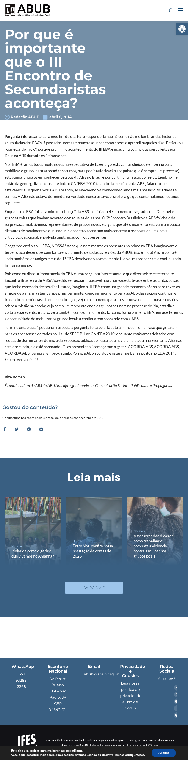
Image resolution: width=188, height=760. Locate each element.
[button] (182, 29)
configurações (134, 755)
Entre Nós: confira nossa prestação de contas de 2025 (93, 551)
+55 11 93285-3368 (22, 680)
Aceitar (163, 753)
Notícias (16, 546)
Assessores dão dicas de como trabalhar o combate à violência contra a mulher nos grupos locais (154, 545)
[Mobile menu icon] (180, 10)
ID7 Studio (152, 745)
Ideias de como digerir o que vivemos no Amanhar (32, 553)
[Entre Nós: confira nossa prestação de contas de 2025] (94, 531)
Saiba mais (94, 588)
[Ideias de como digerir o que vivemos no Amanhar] (33, 531)
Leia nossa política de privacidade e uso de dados (130, 695)
